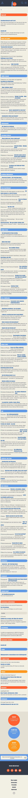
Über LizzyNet (14, 780)
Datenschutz (14, 782)
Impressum (14, 789)
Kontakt (14, 787)
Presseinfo (14, 785)
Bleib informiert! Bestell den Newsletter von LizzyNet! (12, 757)
